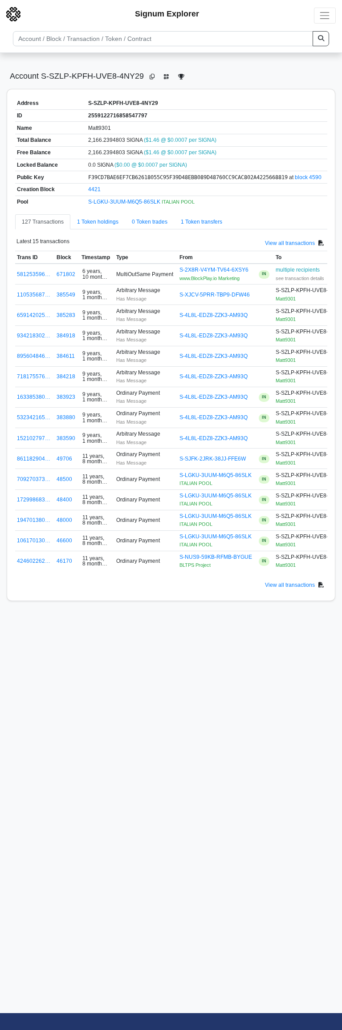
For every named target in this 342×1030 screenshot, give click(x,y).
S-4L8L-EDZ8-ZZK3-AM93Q (213, 315)
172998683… (33, 500)
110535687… (33, 295)
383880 (66, 417)
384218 (66, 376)
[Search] (321, 38)
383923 (66, 397)
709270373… (33, 479)
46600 (64, 540)
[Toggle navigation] (325, 15)
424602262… (33, 561)
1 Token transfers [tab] (201, 222)
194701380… (33, 520)
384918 (66, 336)
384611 (66, 356)
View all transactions (290, 243)
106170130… (33, 540)
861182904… (33, 459)
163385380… (33, 397)
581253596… (33, 274)
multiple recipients (298, 270)
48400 (64, 500)
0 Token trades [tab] (149, 222)
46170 (64, 561)
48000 (64, 520)
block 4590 (308, 177)
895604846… (33, 356)
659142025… (33, 315)
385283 (66, 315)
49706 (64, 459)
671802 (66, 274)
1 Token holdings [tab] (97, 222)
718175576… (33, 376)
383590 (66, 438)
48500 (64, 479)
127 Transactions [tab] (43, 222)
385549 (66, 295)
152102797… (33, 438)
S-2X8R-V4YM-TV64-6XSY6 (213, 270)
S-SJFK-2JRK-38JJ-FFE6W (212, 459)
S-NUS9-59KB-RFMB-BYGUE (215, 557)
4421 (94, 189)
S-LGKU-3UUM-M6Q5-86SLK (125, 202)
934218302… (33, 336)
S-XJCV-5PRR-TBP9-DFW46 (214, 295)
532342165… (33, 417)
